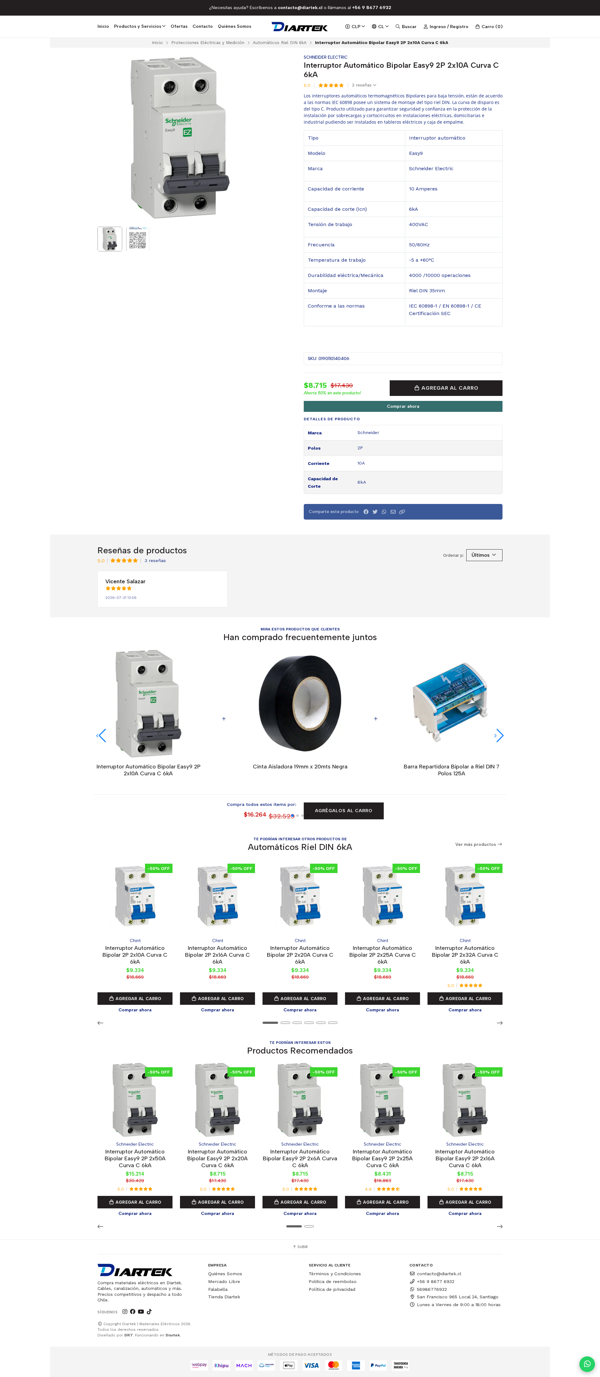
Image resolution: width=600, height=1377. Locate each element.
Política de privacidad (332, 1289)
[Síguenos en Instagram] (124, 1312)
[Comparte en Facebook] (366, 512)
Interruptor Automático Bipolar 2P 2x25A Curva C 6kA (382, 955)
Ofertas (179, 26)
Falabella (218, 1289)
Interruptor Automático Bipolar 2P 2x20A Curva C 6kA (300, 955)
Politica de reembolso (333, 1281)
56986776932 (432, 1289)
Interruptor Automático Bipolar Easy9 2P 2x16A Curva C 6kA (465, 1158)
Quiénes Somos (234, 26)
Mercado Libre (224, 1281)
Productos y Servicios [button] (137, 26)
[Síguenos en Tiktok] (149, 1312)
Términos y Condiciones (335, 1273)
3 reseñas (362, 85)
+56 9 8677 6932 (435, 1281)
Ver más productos (476, 844)
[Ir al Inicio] (300, 26)
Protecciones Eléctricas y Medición (207, 42)
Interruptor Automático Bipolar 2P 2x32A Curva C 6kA (465, 955)
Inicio (103, 26)
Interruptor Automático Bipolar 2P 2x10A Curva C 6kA (135, 955)
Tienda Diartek (224, 1296)
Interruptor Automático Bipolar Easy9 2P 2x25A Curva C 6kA (382, 1158)
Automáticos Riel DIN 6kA (280, 42)
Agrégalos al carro (343, 810)
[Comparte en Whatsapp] (384, 512)
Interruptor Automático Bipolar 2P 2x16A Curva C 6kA (217, 955)
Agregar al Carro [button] (138, 998)
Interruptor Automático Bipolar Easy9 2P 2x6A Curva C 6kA (300, 1158)
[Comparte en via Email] (393, 512)
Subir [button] (302, 1247)
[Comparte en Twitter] (375, 512)
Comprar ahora (403, 406)
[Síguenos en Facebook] (132, 1312)
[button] (402, 512)
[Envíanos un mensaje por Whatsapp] (587, 1364)
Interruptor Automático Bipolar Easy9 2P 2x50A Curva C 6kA (135, 1158)
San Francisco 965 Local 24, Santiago (457, 1296)
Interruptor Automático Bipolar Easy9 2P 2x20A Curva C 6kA (217, 1158)
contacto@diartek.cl (439, 1273)
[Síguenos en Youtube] (141, 1312)
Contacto (202, 26)
